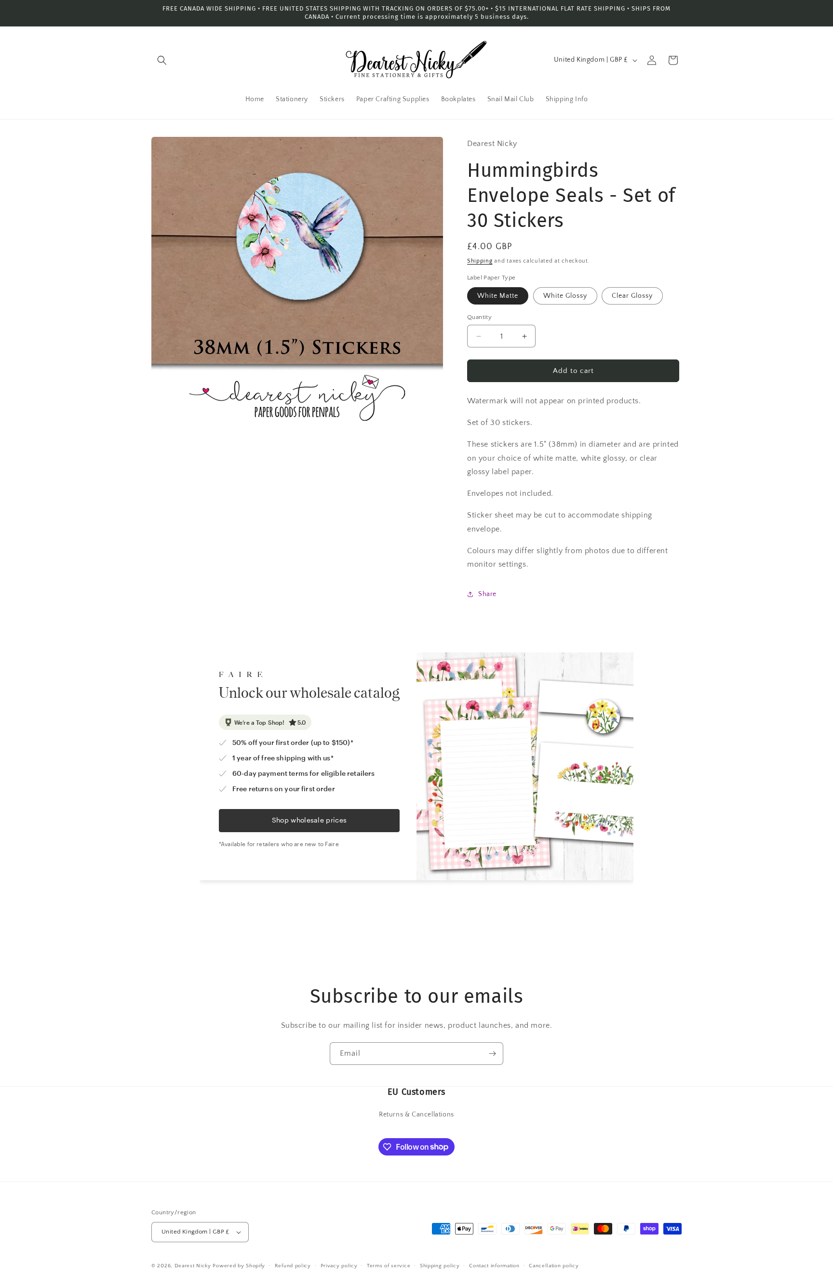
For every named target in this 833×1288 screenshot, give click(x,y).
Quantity (479, 317)
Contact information (494, 1266)
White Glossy (565, 296)
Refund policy (293, 1266)
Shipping (480, 261)
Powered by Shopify (239, 1266)
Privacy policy (339, 1266)
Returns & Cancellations (416, 1114)
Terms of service (388, 1266)
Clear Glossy (632, 296)
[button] (162, 60)
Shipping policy (440, 1266)
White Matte (497, 296)
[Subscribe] (492, 1053)
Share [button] (487, 594)
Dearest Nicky (193, 1266)
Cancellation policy (553, 1266)
